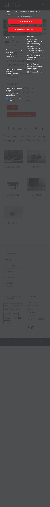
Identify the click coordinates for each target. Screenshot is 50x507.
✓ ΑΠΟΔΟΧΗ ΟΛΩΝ (25, 22)
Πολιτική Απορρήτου (25, 17)
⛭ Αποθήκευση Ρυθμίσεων (25, 30)
